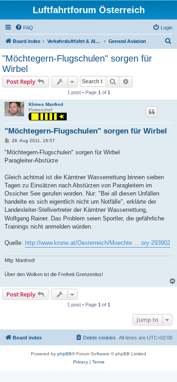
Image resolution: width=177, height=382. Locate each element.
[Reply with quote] (151, 111)
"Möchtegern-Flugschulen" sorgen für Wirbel (77, 63)
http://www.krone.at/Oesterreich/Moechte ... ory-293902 (97, 242)
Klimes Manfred (46, 104)
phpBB (64, 353)
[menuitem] (24, 27)
